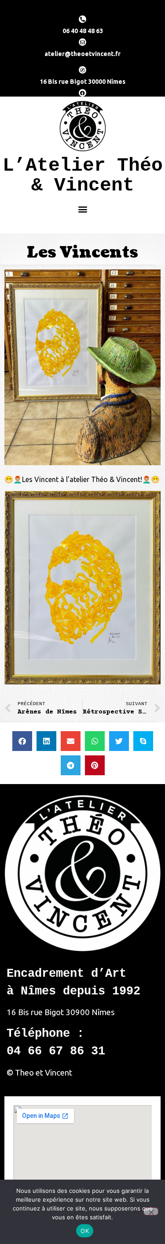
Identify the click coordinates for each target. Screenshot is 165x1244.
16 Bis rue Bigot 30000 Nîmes (82, 81)
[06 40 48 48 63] (82, 19)
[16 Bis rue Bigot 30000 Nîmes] (82, 70)
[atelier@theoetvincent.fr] (82, 42)
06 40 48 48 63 (82, 30)
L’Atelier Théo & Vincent (83, 175)
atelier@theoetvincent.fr (82, 53)
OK (85, 1230)
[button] (83, 209)
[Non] (150, 1211)
